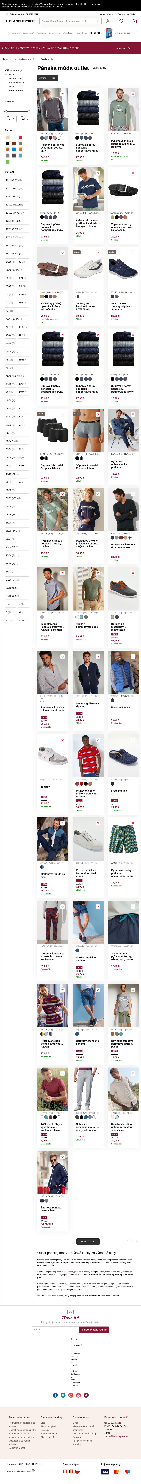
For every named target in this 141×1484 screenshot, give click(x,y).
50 (22, 408)
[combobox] (66, 21)
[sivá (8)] (7, 155)
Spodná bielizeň (28, 33)
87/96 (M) (13, 580)
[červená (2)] (20, 137)
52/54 (10, 433)
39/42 (10, 286)
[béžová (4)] (7, 137)
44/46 (10, 343)
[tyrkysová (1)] (20, 155)
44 (22, 335)
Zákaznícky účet (17, 1448)
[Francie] (66, 1471)
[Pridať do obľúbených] (62, 94)
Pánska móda (41, 33)
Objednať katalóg (107, 14)
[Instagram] (63, 1396)
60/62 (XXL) (13, 498)
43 (9, 327)
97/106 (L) (13, 596)
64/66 (10, 506)
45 (9, 359)
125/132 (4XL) (14, 221)
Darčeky (45, 1430)
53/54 (10, 449)
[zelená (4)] (7, 162)
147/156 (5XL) (14, 245)
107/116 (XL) (14, 188)
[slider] (5, 111)
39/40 (23, 278)
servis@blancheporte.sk (116, 1436)
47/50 (23, 384)
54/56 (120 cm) (15, 457)
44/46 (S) (12, 351)
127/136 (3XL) (15, 229)
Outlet (35, 59)
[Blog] (86, 1396)
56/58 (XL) (12, 473)
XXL (9, 620)
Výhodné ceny (68, 33)
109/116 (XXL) (14, 196)
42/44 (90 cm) (14, 319)
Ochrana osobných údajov (85, 1433)
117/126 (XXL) (15, 213)
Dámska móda (15, 33)
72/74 (10, 539)
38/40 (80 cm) (14, 270)
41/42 (23, 302)
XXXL (23, 620)
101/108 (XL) (14, 180)
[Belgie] (72, 1471)
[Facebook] (55, 1396)
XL (21, 612)
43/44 (10, 335)
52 (22, 425)
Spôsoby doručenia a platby (22, 1430)
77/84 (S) (12, 547)
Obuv (58, 33)
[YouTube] (78, 1396)
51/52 (10, 425)
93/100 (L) (12, 588)
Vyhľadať (97, 21)
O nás (75, 1423)
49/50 (10, 408)
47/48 (10, 384)
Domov (51, 33)
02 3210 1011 (32, 14)
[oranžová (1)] (20, 149)
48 (9, 392)
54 (21, 449)
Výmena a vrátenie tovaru (21, 1437)
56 (9, 465)
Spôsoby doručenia (126, 14)
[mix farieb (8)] (7, 149)
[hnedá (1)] (14, 143)
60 (21, 482)
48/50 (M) (12, 400)
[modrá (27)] (14, 149)
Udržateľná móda (81, 33)
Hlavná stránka (8, 59)
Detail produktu (65, 159)
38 (22, 262)
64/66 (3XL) (13, 514)
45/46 (23, 359)
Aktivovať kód (123, 48)
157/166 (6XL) (14, 253)
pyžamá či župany (82, 1272)
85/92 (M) (12, 571)
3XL (22, 286)
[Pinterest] (70, 1396)
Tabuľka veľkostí (49, 1433)
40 (9, 294)
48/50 (23, 392)
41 (9, 302)
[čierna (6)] (7, 143)
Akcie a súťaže (48, 1437)
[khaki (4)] (20, 143)
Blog (43, 1423)
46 (9, 368)
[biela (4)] (14, 137)
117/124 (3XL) (14, 204)
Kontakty (77, 1444)
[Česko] (78, 1471)
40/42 (23, 294)
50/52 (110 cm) (15, 416)
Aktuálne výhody (49, 1426)
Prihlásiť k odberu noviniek (94, 1329)
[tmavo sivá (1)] (14, 155)
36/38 (10, 262)
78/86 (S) (12, 563)
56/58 (23, 465)
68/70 (10, 522)
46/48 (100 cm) (15, 376)
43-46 (23, 327)
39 (9, 278)
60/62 (10, 490)
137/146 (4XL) (15, 237)
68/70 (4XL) (13, 531)
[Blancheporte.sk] (20, 21)
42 (9, 310)
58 (9, 482)
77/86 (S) (12, 555)
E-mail (37, 1329)
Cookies (77, 1437)
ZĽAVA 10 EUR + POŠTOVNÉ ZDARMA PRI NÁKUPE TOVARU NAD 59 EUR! (41, 48)
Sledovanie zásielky (19, 1433)
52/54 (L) (12, 441)
